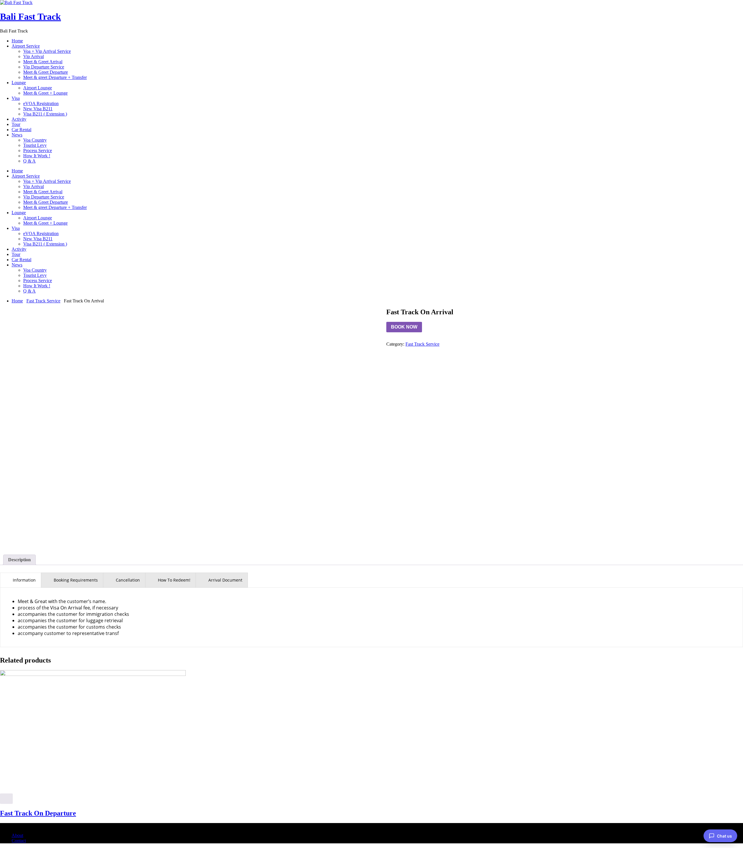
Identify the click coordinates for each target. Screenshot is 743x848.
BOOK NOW (404, 326)
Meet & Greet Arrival (42, 61)
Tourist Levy (35, 145)
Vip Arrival (33, 56)
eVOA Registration (41, 103)
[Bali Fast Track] (16, 2)
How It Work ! (36, 155)
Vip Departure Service (43, 66)
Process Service (37, 150)
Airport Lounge (37, 87)
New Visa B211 (38, 108)
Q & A (29, 160)
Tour (16, 124)
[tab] (19, 560)
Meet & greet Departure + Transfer (55, 77)
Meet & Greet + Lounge (45, 93)
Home (17, 40)
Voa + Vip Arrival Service (47, 51)
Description (19, 559)
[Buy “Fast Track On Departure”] (6, 798)
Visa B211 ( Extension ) (45, 113)
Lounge (19, 82)
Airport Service (26, 46)
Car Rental (21, 129)
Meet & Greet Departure (45, 72)
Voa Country (35, 140)
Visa (16, 98)
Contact (19, 840)
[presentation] (20, 580)
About (17, 835)
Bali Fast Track (30, 16)
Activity (19, 119)
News (17, 134)
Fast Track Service (43, 300)
